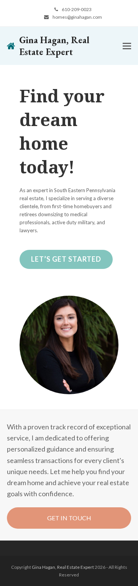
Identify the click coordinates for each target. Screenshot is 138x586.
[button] (127, 46)
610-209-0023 (77, 9)
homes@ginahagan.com (77, 17)
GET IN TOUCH (69, 517)
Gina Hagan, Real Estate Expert (54, 46)
